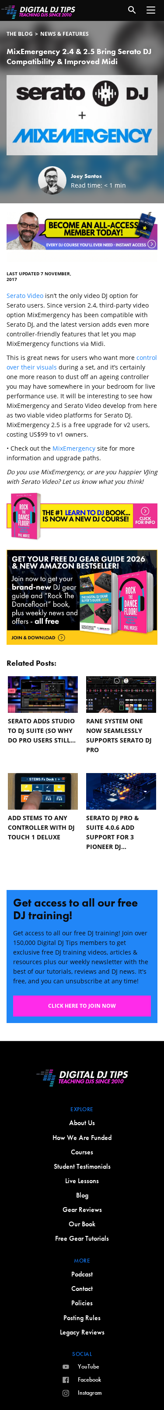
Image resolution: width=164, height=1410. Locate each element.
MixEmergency (73, 448)
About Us (82, 1122)
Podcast (82, 1274)
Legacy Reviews (82, 1332)
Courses (82, 1152)
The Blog (20, 34)
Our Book (82, 1224)
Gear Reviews (82, 1209)
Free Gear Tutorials (82, 1238)
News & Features (64, 34)
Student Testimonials (82, 1166)
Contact (82, 1288)
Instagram (90, 1392)
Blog (82, 1195)
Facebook (89, 1379)
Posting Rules (82, 1317)
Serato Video (25, 295)
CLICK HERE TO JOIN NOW (82, 1006)
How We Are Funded (82, 1137)
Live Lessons (82, 1180)
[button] (151, 10)
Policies (82, 1302)
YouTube (88, 1366)
